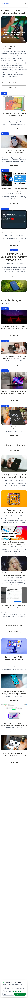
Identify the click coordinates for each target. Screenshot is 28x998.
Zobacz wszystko (14, 87)
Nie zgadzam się (8, 994)
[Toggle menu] (25, 3)
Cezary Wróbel (6, 37)
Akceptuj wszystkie (20, 994)
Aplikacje (14, 250)
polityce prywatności (16, 991)
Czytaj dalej (14, 276)
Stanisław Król (9, 361)
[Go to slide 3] (24, 40)
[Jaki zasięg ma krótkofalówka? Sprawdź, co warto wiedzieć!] (14, 29)
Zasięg (6, 29)
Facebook (5, 134)
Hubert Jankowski (9, 118)
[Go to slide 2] (23, 40)
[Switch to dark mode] (22, 3)
